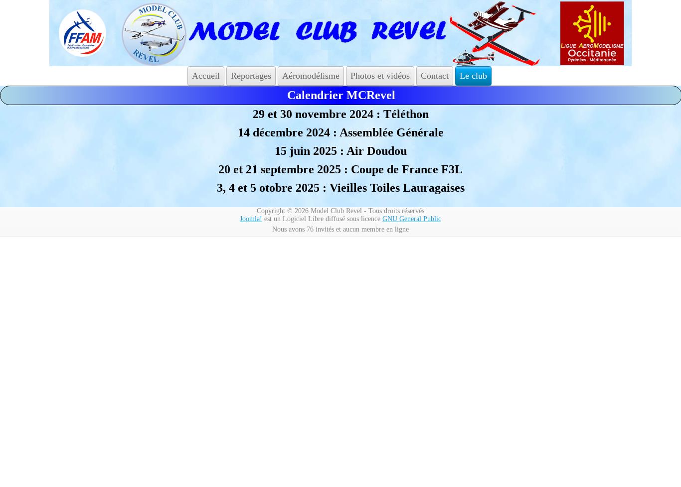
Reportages (251, 76)
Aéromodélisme (311, 76)
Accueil (206, 76)
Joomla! (251, 219)
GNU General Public (411, 219)
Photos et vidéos (380, 76)
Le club (473, 76)
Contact (435, 76)
